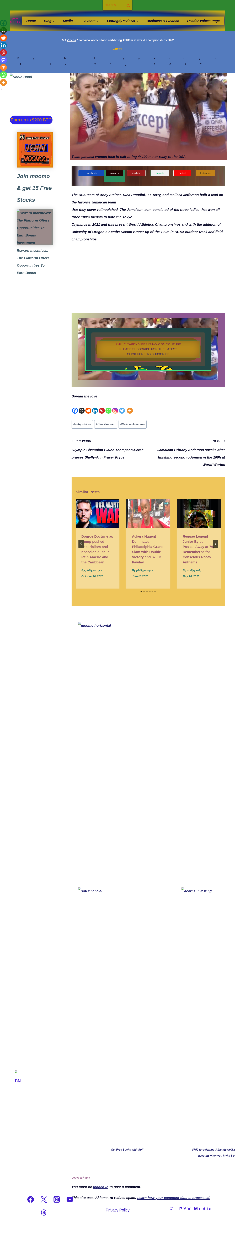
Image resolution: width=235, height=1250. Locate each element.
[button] (148, 349)
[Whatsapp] (108, 407)
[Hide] (1, 89)
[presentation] (98, 513)
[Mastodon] (3, 60)
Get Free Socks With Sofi (127, 1149)
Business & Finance (163, 21)
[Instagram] (115, 407)
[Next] (215, 544)
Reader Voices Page (203, 21)
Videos (117, 49)
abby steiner (82, 424)
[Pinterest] (102, 407)
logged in (100, 1187)
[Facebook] (75, 407)
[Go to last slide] (81, 544)
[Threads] (43, 1212)
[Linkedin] (95, 407)
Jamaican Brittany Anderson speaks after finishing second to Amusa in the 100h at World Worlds (191, 453)
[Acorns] (35, 227)
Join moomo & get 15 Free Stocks (34, 188)
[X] (82, 407)
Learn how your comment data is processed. (173, 1198)
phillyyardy (131, 58)
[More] (130, 407)
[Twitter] (122, 407)
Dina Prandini (105, 424)
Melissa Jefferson (132, 424)
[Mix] (3, 67)
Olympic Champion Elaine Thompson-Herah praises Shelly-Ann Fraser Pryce (107, 449)
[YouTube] (69, 1199)
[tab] (141, 591)
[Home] (62, 40)
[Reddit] (88, 407)
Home (31, 21)
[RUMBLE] (17, 1199)
